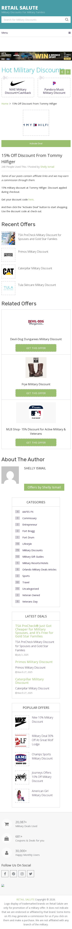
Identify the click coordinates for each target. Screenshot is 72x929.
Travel (25, 582)
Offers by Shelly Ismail (44, 487)
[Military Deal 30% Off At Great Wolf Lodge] (22, 741)
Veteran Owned (31, 595)
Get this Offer (36, 348)
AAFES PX (27, 511)
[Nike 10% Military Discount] (22, 722)
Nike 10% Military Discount (42, 720)
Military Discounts (32, 550)
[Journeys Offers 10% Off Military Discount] (22, 777)
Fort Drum (28, 537)
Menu (4, 32)
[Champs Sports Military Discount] (22, 759)
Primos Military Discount (33, 251)
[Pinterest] (13, 873)
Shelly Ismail (47, 166)
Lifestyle (27, 543)
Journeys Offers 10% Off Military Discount (41, 777)
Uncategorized (30, 588)
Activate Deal (36, 143)
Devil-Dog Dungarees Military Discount (36, 339)
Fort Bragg (28, 531)
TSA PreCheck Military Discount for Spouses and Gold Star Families (39, 237)
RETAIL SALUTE (19, 7)
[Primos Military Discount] (8, 255)
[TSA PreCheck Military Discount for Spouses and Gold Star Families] (8, 238)
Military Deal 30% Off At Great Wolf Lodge (42, 740)
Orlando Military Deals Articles (39, 569)
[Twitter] (30, 873)
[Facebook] (4, 873)
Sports (26, 576)
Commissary (29, 518)
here (31, 199)
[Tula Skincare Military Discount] (8, 288)
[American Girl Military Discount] (22, 796)
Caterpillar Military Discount (35, 268)
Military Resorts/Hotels (35, 563)
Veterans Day (30, 601)
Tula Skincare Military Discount (37, 285)
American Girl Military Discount (42, 793)
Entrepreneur (29, 524)
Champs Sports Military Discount (42, 756)
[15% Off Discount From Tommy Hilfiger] (36, 123)
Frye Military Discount (36, 384)
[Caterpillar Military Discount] (8, 271)
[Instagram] (22, 873)
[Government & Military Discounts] (2, 886)
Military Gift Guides (33, 556)
